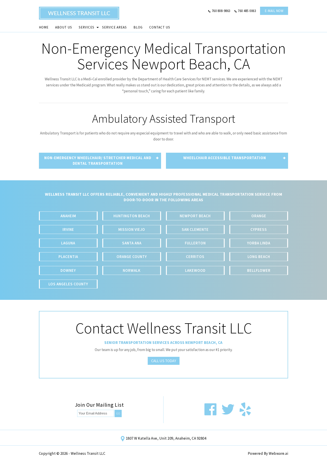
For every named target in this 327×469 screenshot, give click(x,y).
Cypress (258, 229)
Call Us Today (163, 360)
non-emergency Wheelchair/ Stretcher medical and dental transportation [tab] (97, 160)
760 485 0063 (247, 11)
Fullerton (195, 243)
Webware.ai (278, 453)
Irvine (68, 229)
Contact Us (159, 27)
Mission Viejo (131, 229)
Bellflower (258, 270)
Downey (68, 270)
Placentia (68, 256)
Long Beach (259, 256)
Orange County (132, 256)
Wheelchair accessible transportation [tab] (224, 157)
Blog (138, 27)
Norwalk (132, 270)
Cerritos (195, 256)
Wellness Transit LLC (88, 453)
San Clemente (195, 229)
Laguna (68, 243)
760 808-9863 (221, 11)
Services (86, 27)
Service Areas (114, 27)
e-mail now (274, 11)
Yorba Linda (258, 243)
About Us (63, 27)
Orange (258, 215)
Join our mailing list (99, 405)
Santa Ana (131, 243)
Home (43, 27)
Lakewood (195, 270)
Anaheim (68, 215)
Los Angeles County (68, 284)
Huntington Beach (131, 215)
